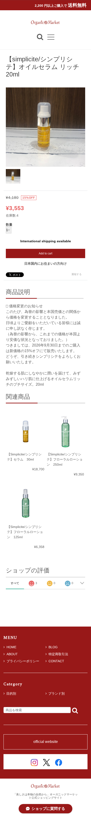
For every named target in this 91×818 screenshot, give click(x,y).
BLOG (53, 647)
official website (45, 742)
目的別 (11, 693)
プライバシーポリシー (23, 661)
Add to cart (45, 253)
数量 (9, 224)
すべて (15, 583)
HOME (11, 647)
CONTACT (56, 661)
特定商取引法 (58, 654)
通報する (76, 274)
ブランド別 (56, 693)
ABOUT (12, 654)
